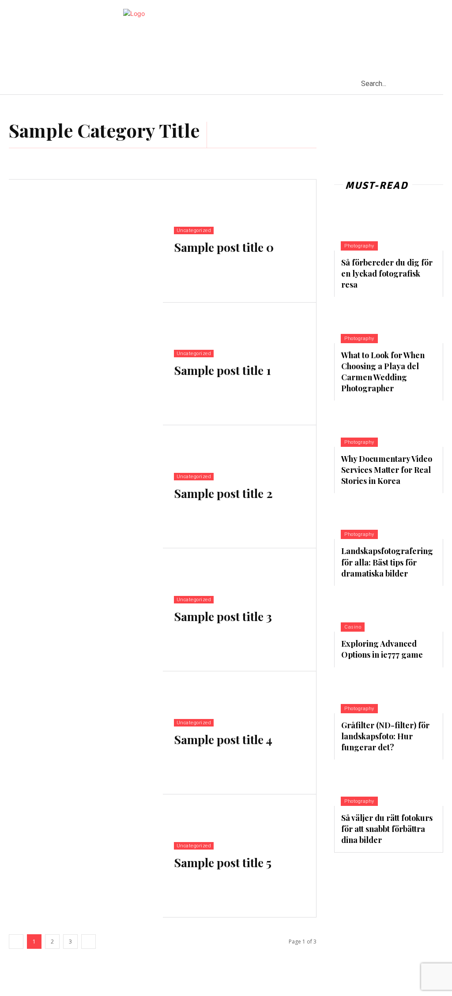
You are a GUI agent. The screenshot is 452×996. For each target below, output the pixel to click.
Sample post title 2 (223, 493)
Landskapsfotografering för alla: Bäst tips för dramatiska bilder (387, 562)
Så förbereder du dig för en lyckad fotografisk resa (387, 273)
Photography (359, 246)
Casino (352, 627)
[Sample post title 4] (86, 732)
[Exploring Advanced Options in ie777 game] (369, 609)
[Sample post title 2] (86, 486)
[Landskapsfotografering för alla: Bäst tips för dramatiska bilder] (369, 516)
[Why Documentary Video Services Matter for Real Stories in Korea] (369, 423)
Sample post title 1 (222, 370)
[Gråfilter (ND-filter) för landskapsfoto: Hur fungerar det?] (369, 690)
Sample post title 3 (223, 616)
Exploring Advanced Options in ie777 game (382, 649)
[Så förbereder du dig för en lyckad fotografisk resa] (369, 228)
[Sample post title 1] (86, 364)
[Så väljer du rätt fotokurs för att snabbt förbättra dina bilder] (369, 782)
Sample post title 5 (222, 862)
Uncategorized (194, 230)
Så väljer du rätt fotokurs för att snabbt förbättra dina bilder (387, 829)
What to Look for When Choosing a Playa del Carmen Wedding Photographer (383, 372)
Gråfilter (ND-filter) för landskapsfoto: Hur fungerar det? (385, 736)
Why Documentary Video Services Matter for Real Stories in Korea (386, 469)
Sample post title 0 (224, 247)
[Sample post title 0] (86, 241)
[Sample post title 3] (86, 609)
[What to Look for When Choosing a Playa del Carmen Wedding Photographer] (369, 320)
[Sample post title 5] (86, 855)
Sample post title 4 (223, 739)
